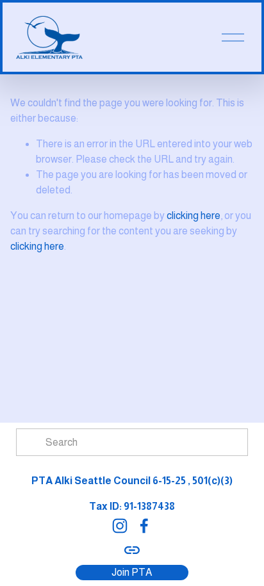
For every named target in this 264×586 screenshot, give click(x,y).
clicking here (193, 215)
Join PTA (131, 572)
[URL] (132, 550)
